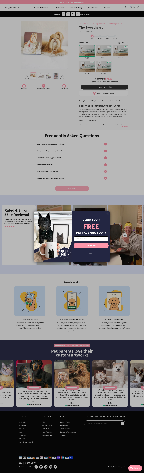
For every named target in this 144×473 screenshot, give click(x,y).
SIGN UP (91, 245)
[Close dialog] (107, 213)
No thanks (91, 253)
